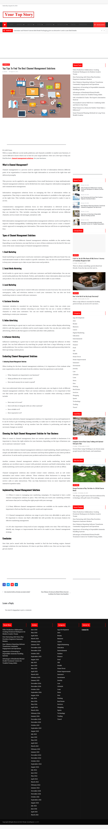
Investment (76, 365)
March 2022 (35, 782)
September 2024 (36, 692)
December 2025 (36, 647)
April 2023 (34, 743)
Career (75, 330)
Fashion (75, 342)
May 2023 (34, 740)
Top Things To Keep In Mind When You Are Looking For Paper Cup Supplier (55, 593)
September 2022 (36, 764)
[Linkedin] (16, 584)
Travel (73, 24)
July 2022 (34, 770)
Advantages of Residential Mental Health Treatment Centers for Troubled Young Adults (92, 223)
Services (75, 392)
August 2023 (35, 731)
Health (30, 24)
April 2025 (34, 671)
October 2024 (35, 689)
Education (76, 336)
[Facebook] (4, 584)
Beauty (75, 324)
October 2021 (35, 797)
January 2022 (35, 788)
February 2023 (35, 749)
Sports (75, 398)
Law (74, 371)
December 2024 (36, 683)
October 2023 (35, 725)
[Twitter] (8, 584)
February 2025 (35, 677)
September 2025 (36, 656)
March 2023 (34, 746)
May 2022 (34, 776)
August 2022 (35, 767)
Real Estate (76, 389)
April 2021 (34, 812)
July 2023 (34, 734)
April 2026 (34, 635)
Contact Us (83, 24)
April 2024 (34, 707)
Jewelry (75, 368)
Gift (74, 351)
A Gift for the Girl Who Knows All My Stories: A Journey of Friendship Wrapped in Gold (88, 259)
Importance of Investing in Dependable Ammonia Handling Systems (91, 214)
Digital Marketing (78, 333)
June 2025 (34, 665)
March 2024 (35, 710)
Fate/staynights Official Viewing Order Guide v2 (29, 30)
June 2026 (34, 629)
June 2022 (34, 773)
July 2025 (34, 662)
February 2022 (35, 785)
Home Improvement (79, 359)
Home (39, 24)
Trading (75, 404)
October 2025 (35, 653)
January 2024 (35, 716)
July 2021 (34, 806)
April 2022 (34, 779)
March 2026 (35, 638)
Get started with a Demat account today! (17, 592)
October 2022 (35, 761)
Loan (74, 377)
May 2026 (34, 632)
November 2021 (36, 794)
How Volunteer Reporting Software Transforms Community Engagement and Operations (93, 206)
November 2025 (36, 650)
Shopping (76, 395)
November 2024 (36, 686)
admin (5, 71)
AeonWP (36, 822)
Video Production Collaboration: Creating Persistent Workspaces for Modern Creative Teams (87, 72)
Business (20, 24)
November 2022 (36, 758)
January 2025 (35, 680)
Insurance (76, 362)
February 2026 (35, 641)
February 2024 (35, 713)
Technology (61, 24)
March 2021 (34, 815)
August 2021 (35, 803)
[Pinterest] (12, 584)
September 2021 (36, 800)
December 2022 (36, 755)
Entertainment (77, 339)
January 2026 (35, 644)
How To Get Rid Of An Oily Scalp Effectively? (86, 296)
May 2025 (34, 668)
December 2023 (36, 719)
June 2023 (34, 737)
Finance (75, 345)
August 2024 (35, 695)
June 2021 (34, 809)
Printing (75, 386)
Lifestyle (49, 24)
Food (74, 347)
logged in (16, 610)
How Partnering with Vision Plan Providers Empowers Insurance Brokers (92, 198)
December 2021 (36, 791)
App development (78, 318)
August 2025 (35, 659)
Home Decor (77, 356)
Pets (74, 383)
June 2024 (34, 701)
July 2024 (34, 698)
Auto (11, 24)
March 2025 (35, 674)
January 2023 (35, 752)
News (74, 380)
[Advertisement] (54, 46)
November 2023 (36, 722)
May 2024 (34, 704)
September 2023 (36, 728)
